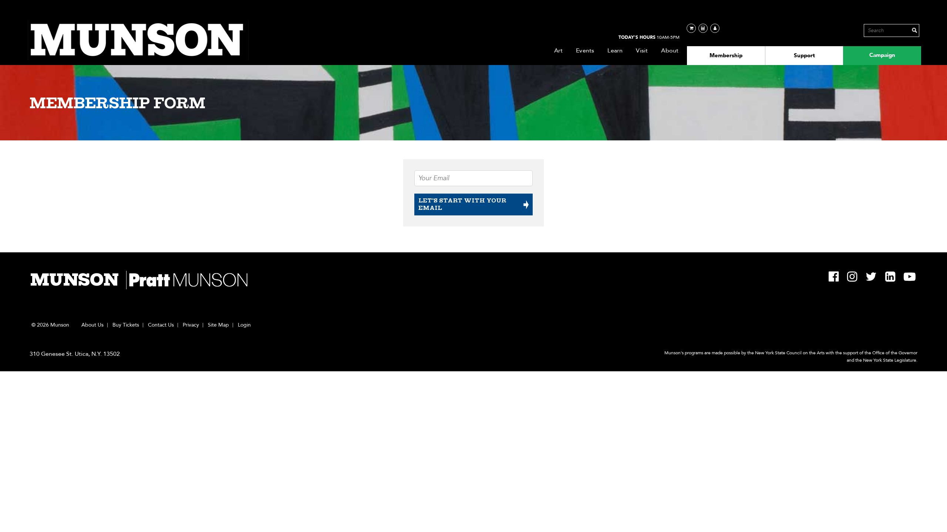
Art (558, 51)
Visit (642, 51)
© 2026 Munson (50, 325)
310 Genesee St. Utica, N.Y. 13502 (75, 354)
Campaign (882, 55)
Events (585, 51)
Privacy (191, 325)
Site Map (218, 325)
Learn (615, 51)
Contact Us (161, 325)
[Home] (138, 40)
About (669, 51)
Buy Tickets (125, 325)
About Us (92, 325)
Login (244, 325)
